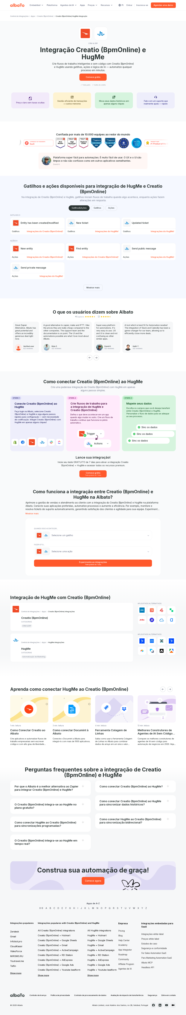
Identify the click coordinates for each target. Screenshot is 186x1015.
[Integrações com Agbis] (142, 620)
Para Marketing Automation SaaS (156, 958)
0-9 (41, 908)
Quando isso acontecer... (46, 528)
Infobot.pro (16, 941)
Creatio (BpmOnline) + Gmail (52, 945)
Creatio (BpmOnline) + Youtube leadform (59, 969)
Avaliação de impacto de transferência (127, 995)
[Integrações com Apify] (171, 650)
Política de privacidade (60, 995)
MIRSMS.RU (16, 956)
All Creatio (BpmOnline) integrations (56, 930)
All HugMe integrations (99, 930)
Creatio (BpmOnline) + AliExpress (55, 960)
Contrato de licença (38, 995)
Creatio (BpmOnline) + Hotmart (54, 935)
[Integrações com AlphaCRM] (171, 620)
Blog (120, 935)
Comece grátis (93, 77)
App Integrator (125, 950)
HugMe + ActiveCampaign (101, 950)
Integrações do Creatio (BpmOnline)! (45, 231)
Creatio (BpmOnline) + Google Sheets (57, 940)
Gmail (13, 936)
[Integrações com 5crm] (171, 610)
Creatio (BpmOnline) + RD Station (55, 955)
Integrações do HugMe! (106, 231)
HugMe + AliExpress (98, 960)
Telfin (13, 966)
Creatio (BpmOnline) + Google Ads (56, 965)
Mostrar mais (93, 287)
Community (123, 959)
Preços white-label (150, 939)
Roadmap (122, 954)
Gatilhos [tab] (97, 208)
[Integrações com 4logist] (161, 610)
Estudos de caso (149, 943)
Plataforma (52, 5)
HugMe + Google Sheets (100, 940)
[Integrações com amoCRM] (142, 610)
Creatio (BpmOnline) (45, 16)
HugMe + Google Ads (98, 965)
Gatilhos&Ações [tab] (79, 208)
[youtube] (166, 1005)
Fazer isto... (39, 545)
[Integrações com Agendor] (151, 620)
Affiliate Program (126, 964)
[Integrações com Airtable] (142, 650)
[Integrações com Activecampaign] (171, 641)
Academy (122, 945)
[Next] (96, 357)
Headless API (147, 967)
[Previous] (89, 357)
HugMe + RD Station (98, 955)
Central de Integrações (19, 16)
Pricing (121, 931)
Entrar (129, 5)
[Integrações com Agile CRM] (161, 620)
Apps (82, 5)
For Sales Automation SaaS (153, 953)
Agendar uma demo (163, 5)
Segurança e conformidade (154, 948)
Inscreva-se (142, 5)
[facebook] (153, 1005)
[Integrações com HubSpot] (151, 610)
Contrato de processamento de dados (90, 995)
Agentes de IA (125, 968)
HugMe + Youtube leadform (102, 969)
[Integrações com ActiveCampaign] (142, 641)
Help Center (124, 940)
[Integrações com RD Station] (161, 641)
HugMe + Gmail (95, 945)
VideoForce (16, 951)
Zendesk (14, 931)
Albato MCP (147, 962)
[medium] (173, 1005)
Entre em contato (168, 995)
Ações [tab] (111, 208)
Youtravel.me (17, 961)
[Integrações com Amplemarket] (161, 650)
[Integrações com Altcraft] (151, 650)
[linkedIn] (160, 1005)
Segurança (152, 995)
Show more (15, 973)
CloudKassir (16, 946)
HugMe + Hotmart (96, 935)
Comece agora (93, 880)
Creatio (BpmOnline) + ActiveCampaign (58, 950)
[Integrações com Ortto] (151, 641)
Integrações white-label (152, 934)
